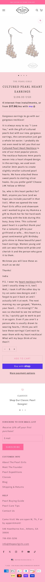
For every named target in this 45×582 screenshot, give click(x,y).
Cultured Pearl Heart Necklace (19, 148)
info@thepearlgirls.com (15, 543)
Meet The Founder (12, 467)
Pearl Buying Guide (13, 500)
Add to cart (22, 358)
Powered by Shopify (32, 565)
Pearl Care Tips (11, 505)
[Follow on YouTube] (28, 552)
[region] (22, 397)
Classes (6, 477)
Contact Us (8, 510)
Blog (5, 482)
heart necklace (27, 281)
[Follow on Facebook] (3, 552)
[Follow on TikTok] (35, 552)
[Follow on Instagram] (16, 552)
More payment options (22, 373)
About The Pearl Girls (14, 462)
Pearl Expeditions (12, 472)
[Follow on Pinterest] (22, 552)
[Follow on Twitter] (10, 552)
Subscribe (13, 447)
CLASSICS (22, 395)
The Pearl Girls (22, 81)
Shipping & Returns (13, 486)
